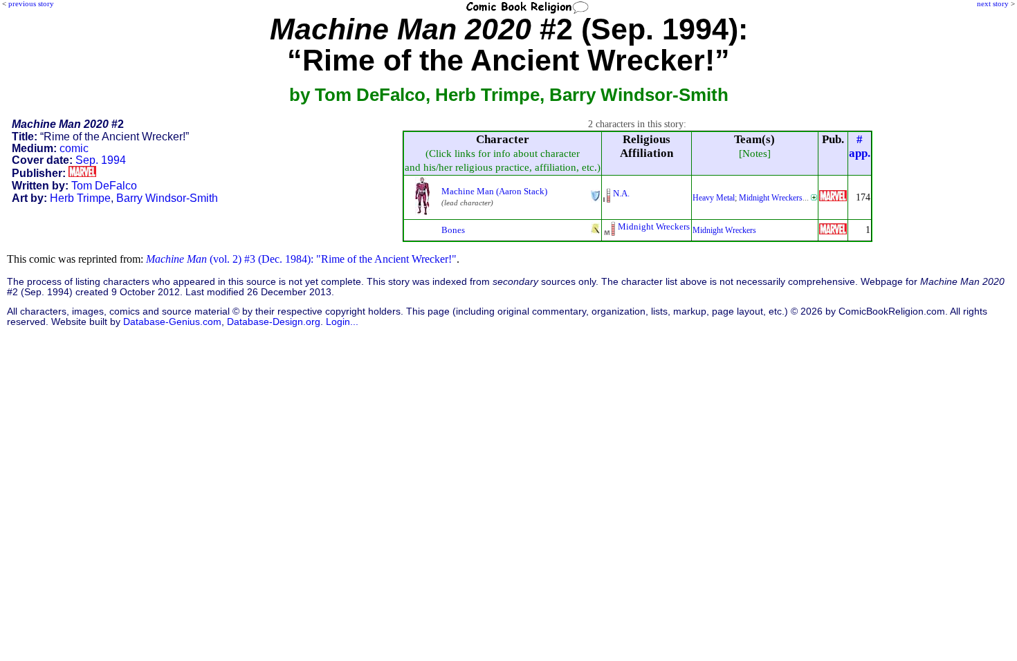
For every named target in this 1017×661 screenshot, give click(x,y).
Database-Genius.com (172, 322)
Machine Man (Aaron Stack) (494, 191)
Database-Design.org (273, 322)
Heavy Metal (714, 198)
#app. (859, 146)
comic (74, 148)
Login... (342, 322)
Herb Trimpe (80, 198)
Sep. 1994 (100, 160)
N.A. (621, 193)
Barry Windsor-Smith (167, 198)
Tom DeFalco (104, 186)
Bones (453, 230)
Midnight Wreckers (771, 198)
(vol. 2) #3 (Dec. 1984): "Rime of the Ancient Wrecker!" (301, 259)
